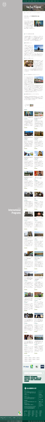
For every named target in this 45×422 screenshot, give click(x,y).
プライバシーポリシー (41, 392)
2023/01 (34, 357)
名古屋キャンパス (26, 396)
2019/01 (34, 359)
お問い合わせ (41, 395)
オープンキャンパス (19, 418)
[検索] (42, 373)
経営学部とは (29, 412)
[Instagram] (20, 421)
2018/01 (38, 359)
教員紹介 (36, 416)
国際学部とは (40, 412)
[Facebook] (16, 421)
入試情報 (14, 417)
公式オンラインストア (41, 397)
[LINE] (17, 421)
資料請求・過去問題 (2, 418)
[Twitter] (15, 421)
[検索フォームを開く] (43, 1)
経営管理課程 (25, 411)
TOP (25, 12)
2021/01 (26, 359)
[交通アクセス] (13, 421)
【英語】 (25, 415)
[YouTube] (19, 421)
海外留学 (28, 12)
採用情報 (40, 394)
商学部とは (37, 412)
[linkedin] (21, 421)
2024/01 (30, 357)
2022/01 (38, 357)
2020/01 (30, 359)
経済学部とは (33, 412)
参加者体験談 (38, 12)
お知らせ (36, 415)
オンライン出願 (8, 417)
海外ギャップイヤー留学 (33, 12)
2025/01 (26, 357)
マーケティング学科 (37, 413)
